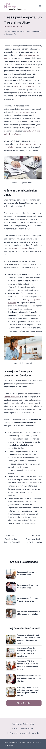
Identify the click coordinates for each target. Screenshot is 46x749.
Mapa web (33, 733)
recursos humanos (22, 112)
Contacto (17, 724)
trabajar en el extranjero (18, 248)
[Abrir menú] (40, 6)
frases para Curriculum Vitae (25, 86)
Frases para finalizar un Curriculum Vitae (34, 539)
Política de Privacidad (23, 728)
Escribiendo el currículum (13, 27)
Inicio (5, 31)
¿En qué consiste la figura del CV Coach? (12, 539)
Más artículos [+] (24, 703)
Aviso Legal (28, 724)
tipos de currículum (11, 396)
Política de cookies (17, 733)
